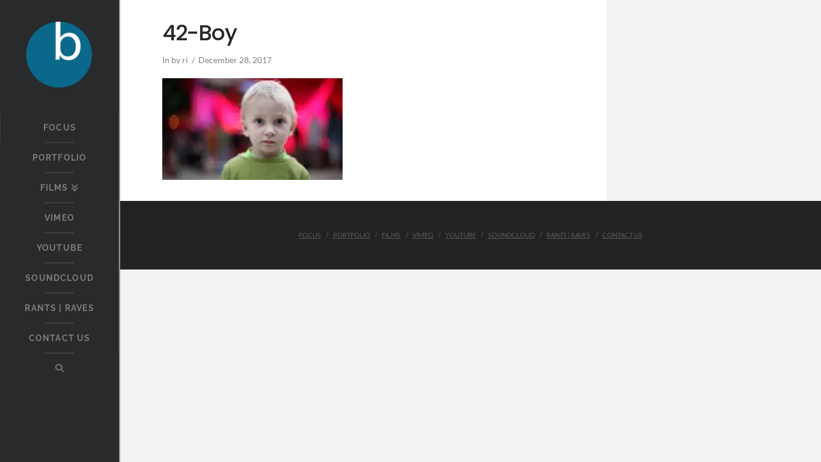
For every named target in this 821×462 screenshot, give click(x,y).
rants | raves (568, 235)
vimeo (422, 235)
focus (310, 235)
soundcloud (511, 235)
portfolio (351, 235)
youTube (460, 235)
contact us (622, 235)
